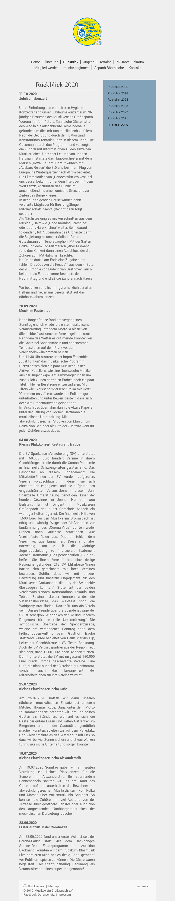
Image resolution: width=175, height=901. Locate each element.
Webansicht (144, 886)
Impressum (63, 894)
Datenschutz (46, 894)
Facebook (29, 894)
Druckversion (36, 886)
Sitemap (53, 886)
